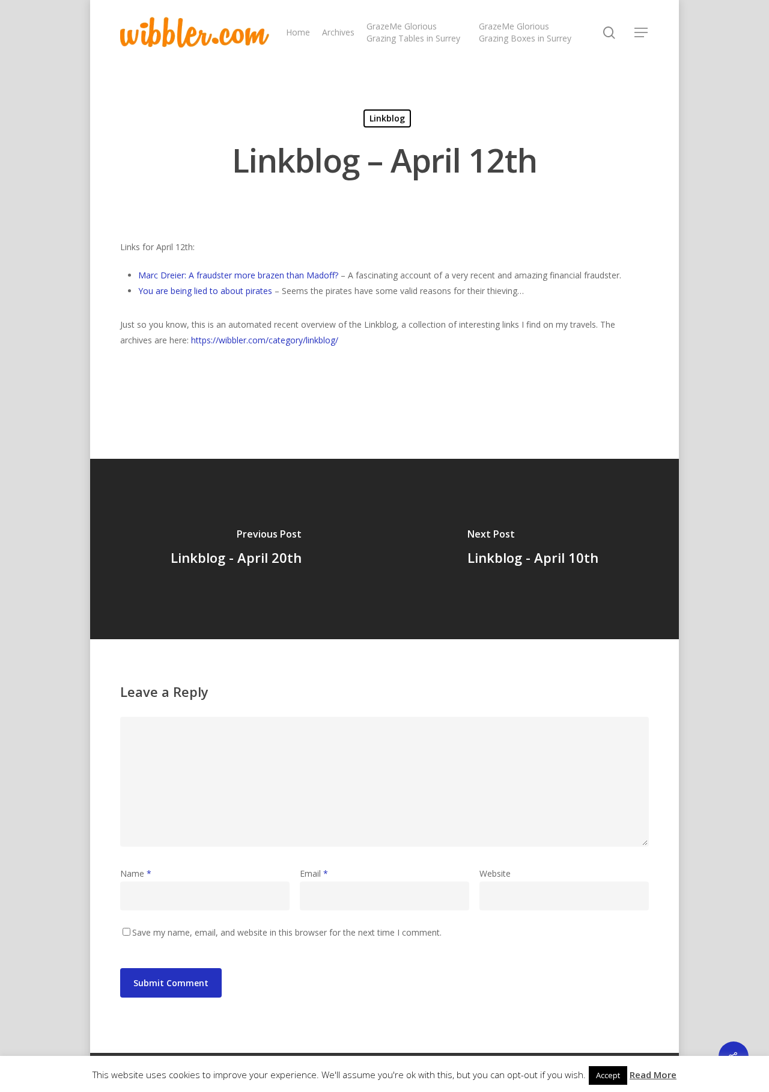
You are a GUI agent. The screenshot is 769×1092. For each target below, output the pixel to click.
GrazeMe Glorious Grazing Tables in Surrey (413, 32)
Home (298, 32)
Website (495, 873)
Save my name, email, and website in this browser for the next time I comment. (287, 932)
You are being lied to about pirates (205, 290)
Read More (653, 1075)
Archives (338, 32)
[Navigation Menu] (641, 32)
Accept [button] (608, 1075)
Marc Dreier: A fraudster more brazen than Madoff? (238, 275)
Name (135, 873)
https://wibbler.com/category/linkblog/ (264, 340)
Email (314, 873)
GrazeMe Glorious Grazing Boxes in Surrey (525, 32)
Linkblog (387, 118)
